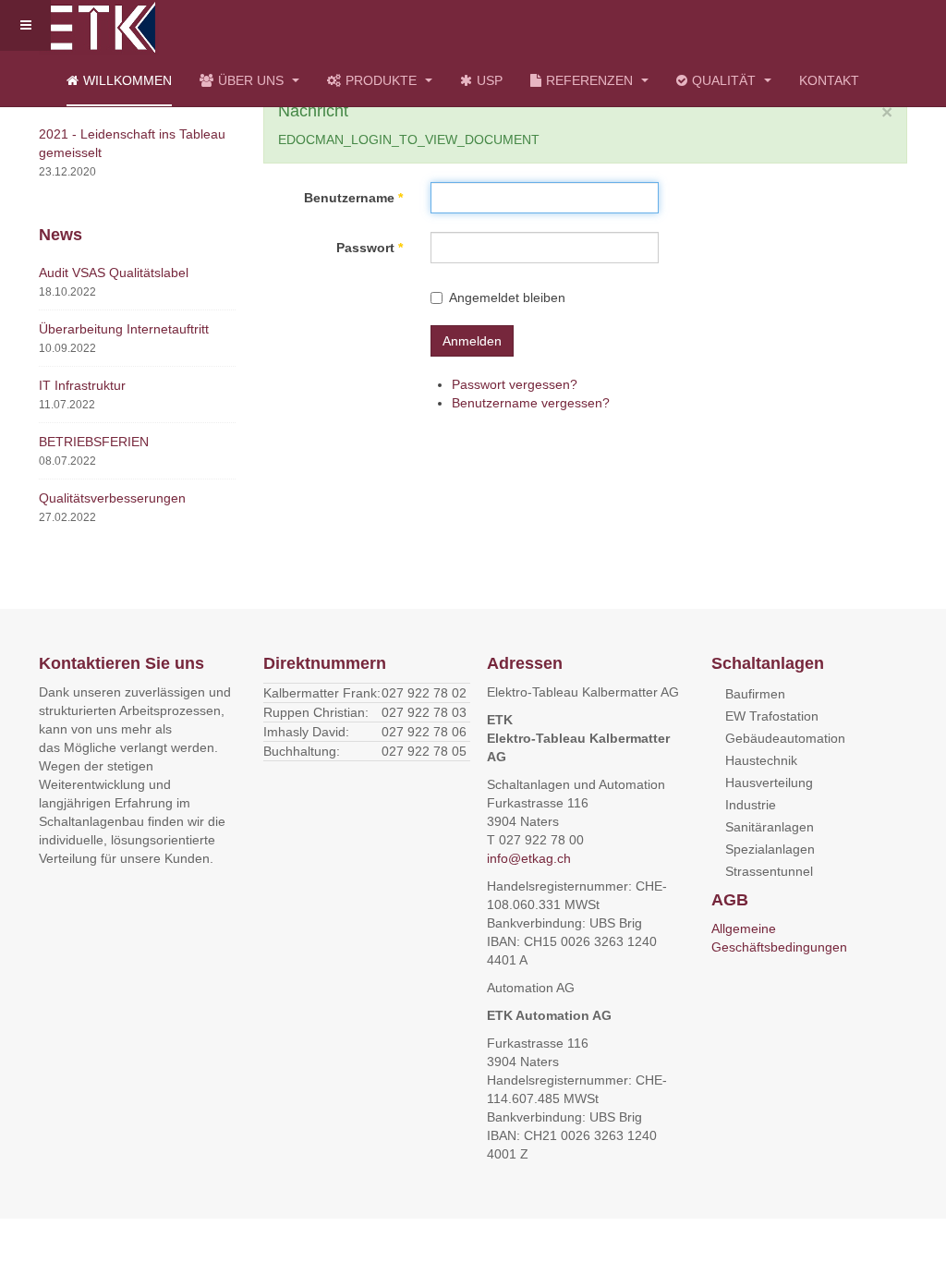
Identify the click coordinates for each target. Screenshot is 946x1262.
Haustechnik (761, 760)
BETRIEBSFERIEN (94, 441)
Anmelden (472, 341)
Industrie (750, 804)
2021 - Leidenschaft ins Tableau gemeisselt (132, 143)
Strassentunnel (769, 871)
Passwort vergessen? (514, 384)
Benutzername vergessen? (531, 402)
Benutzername (353, 197)
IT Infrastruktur (82, 385)
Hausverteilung (769, 782)
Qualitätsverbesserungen (112, 498)
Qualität (725, 80)
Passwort (369, 247)
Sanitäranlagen (769, 826)
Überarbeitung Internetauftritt (124, 329)
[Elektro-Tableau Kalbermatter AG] (99, 25)
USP (490, 80)
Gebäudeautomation (785, 738)
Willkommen (127, 80)
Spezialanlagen (770, 849)
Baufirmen (755, 693)
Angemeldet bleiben (507, 297)
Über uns (252, 80)
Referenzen (591, 80)
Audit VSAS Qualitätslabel (113, 272)
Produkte (383, 80)
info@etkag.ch (529, 858)
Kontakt (829, 80)
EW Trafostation (772, 716)
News (60, 234)
